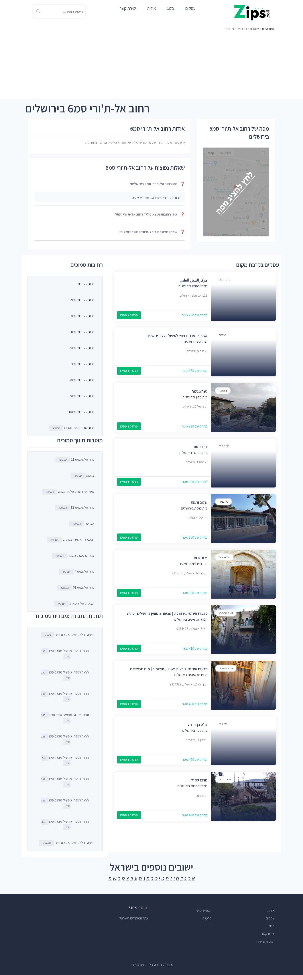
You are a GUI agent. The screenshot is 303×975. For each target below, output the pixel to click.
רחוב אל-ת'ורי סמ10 (81, 412)
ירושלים (254, 29)
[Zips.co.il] (252, 12)
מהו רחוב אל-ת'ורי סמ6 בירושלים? (157, 184)
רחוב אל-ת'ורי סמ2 (82, 300)
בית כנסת (200, 446)
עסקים (190, 8)
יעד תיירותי (224, 557)
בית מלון (223, 390)
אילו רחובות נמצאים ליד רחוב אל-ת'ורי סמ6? (149, 214)
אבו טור (83, 523)
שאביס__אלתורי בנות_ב (72, 539)
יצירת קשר (128, 8)
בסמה (84, 475)
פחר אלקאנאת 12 (76, 507)
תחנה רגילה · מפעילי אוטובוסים (69, 635)
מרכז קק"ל (199, 780)
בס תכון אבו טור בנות (74, 555)
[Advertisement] (151, 65)
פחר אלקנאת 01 (77, 587)
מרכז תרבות (225, 779)
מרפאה (222, 335)
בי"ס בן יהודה (197, 724)
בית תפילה (224, 446)
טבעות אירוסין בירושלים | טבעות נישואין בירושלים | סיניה (167, 613)
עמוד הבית (268, 29)
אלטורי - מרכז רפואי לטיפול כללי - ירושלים (177, 335)
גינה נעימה (199, 391)
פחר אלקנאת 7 (78, 571)
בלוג (170, 8)
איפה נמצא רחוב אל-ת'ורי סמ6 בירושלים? (152, 232)
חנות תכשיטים (226, 612)
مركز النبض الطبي (193, 280)
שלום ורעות (199, 502)
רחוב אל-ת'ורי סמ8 (82, 380)
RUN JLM (200, 557)
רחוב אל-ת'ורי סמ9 (82, 396)
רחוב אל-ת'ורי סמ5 (82, 348)
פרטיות (207, 918)
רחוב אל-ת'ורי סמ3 (82, 316)
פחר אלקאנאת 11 (76, 459)
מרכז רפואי (224, 279)
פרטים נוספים (129, 315)
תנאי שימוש (203, 910)
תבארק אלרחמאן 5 (75, 603)
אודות (151, 8)
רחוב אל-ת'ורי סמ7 (82, 364)
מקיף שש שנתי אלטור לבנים (69, 491)
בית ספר (223, 723)
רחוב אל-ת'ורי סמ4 (82, 332)
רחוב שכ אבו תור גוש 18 (79, 428)
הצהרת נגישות (266, 941)
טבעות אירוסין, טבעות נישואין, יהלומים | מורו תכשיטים (168, 669)
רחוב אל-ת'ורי (85, 284)
